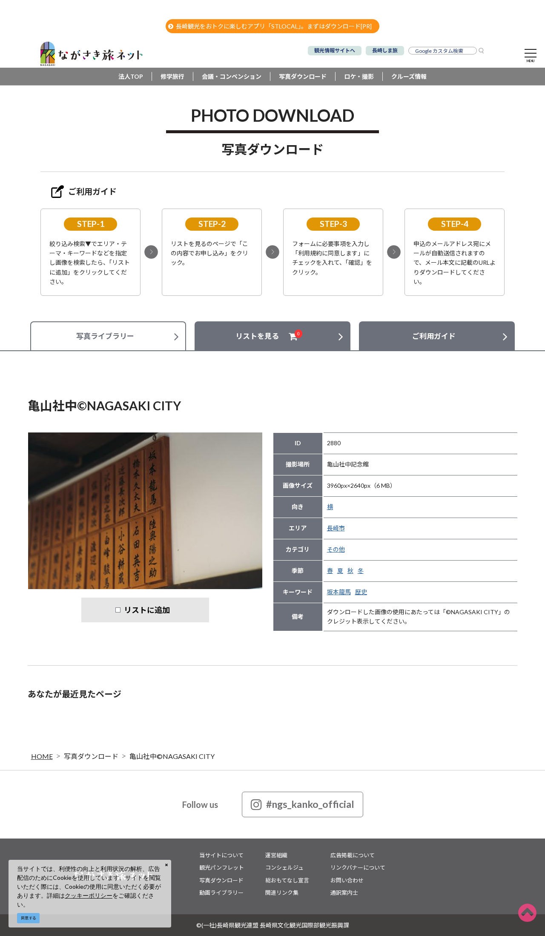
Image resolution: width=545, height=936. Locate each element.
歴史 (361, 591)
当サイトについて (221, 855)
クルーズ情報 (409, 76)
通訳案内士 (344, 892)
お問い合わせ (347, 880)
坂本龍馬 (339, 591)
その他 (336, 549)
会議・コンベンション (231, 76)
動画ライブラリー (221, 892)
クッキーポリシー (88, 895)
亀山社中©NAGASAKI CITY (172, 756)
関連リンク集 (281, 892)
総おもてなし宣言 (287, 880)
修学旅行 (172, 76)
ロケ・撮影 (359, 76)
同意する (28, 918)
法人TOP (130, 76)
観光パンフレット (221, 867)
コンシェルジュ (284, 867)
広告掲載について (352, 855)
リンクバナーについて (357, 867)
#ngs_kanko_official (310, 804)
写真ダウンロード (303, 76)
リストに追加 (147, 610)
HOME (42, 756)
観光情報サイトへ (334, 50)
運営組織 (276, 855)
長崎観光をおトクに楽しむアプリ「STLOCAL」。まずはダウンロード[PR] (274, 26)
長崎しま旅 (385, 50)
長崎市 (336, 528)
